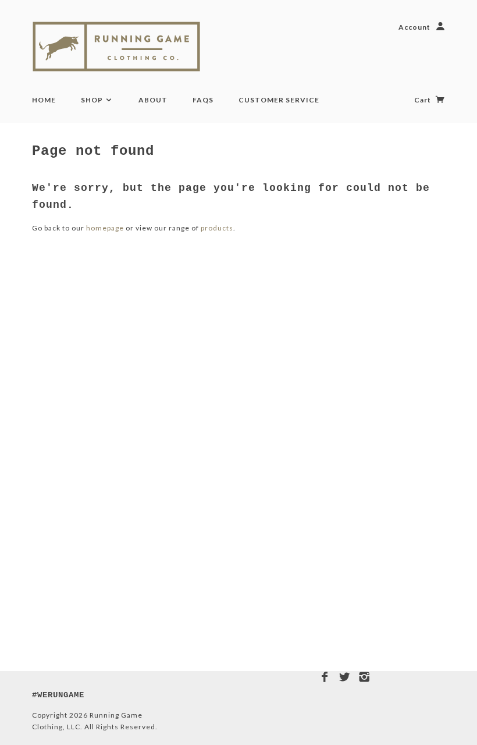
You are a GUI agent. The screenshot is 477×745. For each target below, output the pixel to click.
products (217, 228)
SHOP (93, 99)
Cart (423, 99)
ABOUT (153, 99)
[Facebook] (325, 677)
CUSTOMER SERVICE (278, 99)
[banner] (129, 46)
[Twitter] (345, 677)
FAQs (203, 99)
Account (414, 27)
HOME (44, 99)
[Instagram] (364, 677)
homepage (105, 228)
